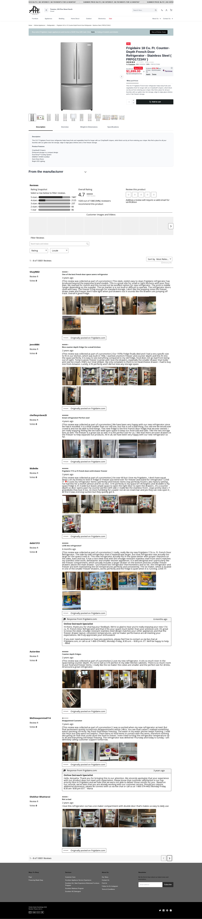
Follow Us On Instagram (110, 886)
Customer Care (70, 877)
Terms (154, 74)
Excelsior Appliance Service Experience (78, 880)
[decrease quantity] (133, 103)
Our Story (105, 877)
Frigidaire (131, 64)
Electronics (102, 18)
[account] (166, 10)
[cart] (171, 10)
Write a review (149, 62)
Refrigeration (51, 25)
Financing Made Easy (36, 880)
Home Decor (75, 18)
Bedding (61, 18)
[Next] (121, 76)
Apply (148, 74)
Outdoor (89, 18)
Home (30, 25)
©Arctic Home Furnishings (36, 907)
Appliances (48, 18)
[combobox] (144, 10)
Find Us (104, 883)
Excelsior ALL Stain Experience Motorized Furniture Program (82, 884)
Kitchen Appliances (39, 25)
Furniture (35, 18)
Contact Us (105, 880)
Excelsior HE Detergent (73, 891)
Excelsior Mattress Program (74, 888)
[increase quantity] (133, 100)
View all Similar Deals (159, 32)
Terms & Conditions (108, 889)
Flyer (30, 877)
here (93, 32)
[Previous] (31, 76)
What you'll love (132, 81)
